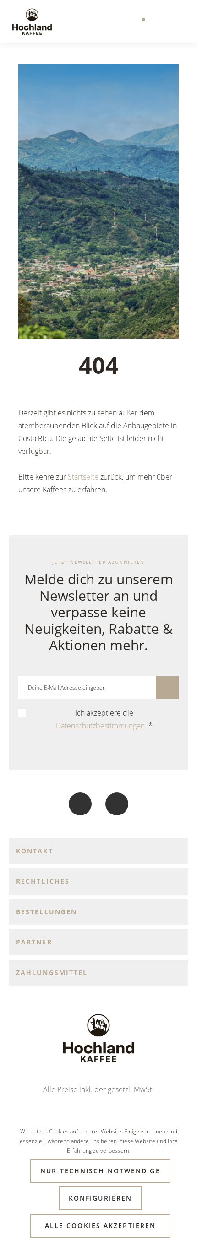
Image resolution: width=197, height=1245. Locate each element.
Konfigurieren (100, 1198)
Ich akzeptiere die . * (104, 719)
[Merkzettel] (140, 22)
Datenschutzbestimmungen (100, 726)
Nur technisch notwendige (100, 1170)
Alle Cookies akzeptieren (100, 1225)
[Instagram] (116, 803)
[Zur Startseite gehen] (32, 21)
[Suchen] (121, 22)
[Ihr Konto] (159, 22)
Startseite (83, 477)
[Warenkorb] (179, 22)
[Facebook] (80, 803)
